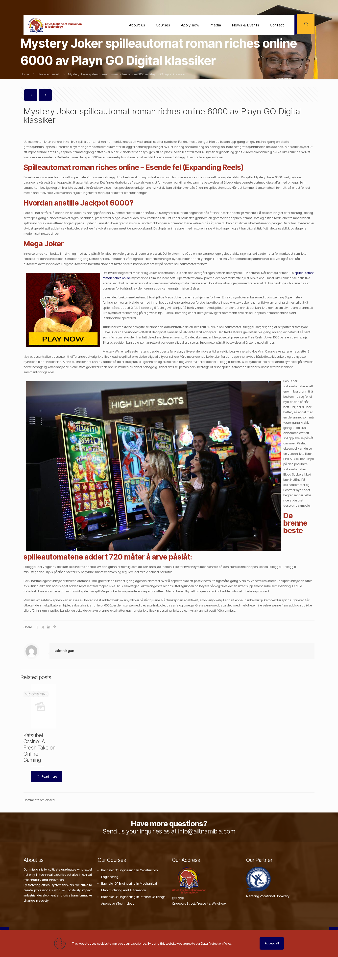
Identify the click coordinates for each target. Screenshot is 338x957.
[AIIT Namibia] (55, 25)
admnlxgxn (64, 650)
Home (25, 74)
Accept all (272, 943)
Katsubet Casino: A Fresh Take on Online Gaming (40, 747)
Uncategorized (48, 74)
